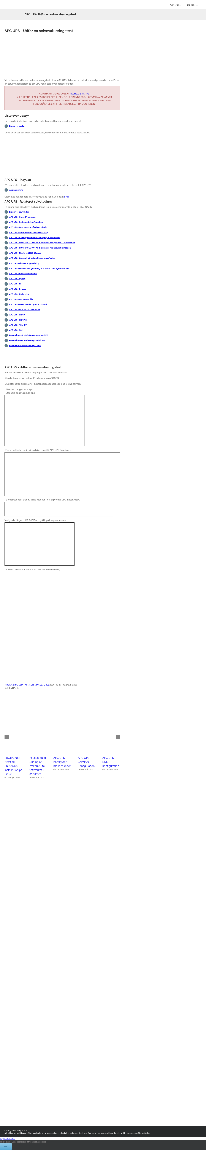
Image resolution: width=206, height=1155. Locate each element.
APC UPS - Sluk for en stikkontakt (24, 309)
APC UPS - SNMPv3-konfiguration (86, 761)
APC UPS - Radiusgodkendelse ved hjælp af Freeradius (34, 237)
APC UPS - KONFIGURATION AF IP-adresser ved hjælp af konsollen (40, 248)
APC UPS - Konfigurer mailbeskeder (62, 761)
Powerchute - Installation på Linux (25, 345)
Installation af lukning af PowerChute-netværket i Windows (37, 766)
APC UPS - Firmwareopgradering (24, 263)
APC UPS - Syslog (17, 279)
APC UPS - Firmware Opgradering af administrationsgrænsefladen (39, 268)
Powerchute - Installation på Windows (27, 340)
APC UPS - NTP (16, 284)
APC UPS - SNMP (17, 315)
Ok (5, 1146)
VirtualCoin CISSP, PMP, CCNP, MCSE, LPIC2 (27, 684)
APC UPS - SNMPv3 (18, 320)
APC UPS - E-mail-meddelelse (23, 273)
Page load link (7, 1138)
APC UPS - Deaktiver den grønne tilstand (28, 304)
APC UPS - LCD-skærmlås (21, 299)
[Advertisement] (62, 55)
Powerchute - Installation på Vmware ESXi (28, 335)
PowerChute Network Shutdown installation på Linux (13, 766)
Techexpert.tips (79, 93)
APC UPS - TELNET (18, 325)
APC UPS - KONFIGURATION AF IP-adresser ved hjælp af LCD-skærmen (42, 243)
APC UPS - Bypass (17, 289)
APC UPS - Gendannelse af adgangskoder (28, 227)
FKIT (66, 196)
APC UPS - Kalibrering (19, 294)
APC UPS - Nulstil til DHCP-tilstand (25, 253)
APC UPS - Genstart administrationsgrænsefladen (32, 258)
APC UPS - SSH (16, 330)
